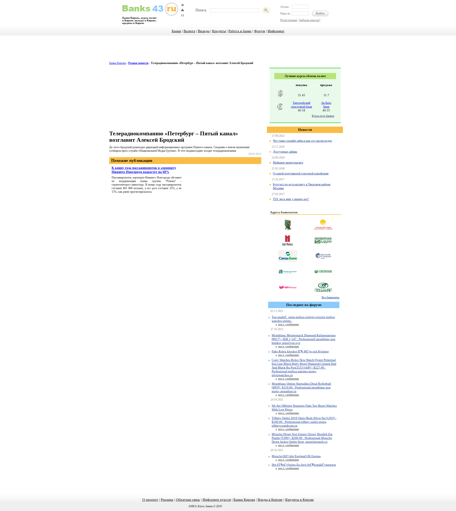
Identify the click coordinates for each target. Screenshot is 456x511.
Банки (176, 31)
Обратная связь (188, 500)
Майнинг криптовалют (288, 162)
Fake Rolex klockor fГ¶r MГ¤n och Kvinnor (300, 351)
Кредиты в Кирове (299, 500)
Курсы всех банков (323, 116)
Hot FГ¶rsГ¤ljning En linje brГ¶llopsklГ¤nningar (304, 464)
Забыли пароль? (309, 20)
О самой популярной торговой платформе (301, 173)
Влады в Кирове (270, 500)
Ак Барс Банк (326, 104)
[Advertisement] (228, 51)
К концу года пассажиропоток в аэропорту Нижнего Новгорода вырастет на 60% (144, 170)
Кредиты (219, 31)
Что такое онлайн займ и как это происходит (302, 140)
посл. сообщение (288, 324)
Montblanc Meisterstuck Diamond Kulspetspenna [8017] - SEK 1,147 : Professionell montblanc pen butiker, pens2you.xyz (304, 339)
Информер (276, 31)
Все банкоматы (330, 297)
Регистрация (288, 20)
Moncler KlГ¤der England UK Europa (296, 456)
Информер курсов (217, 500)
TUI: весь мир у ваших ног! (291, 199)
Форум (259, 31)
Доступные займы (285, 151)
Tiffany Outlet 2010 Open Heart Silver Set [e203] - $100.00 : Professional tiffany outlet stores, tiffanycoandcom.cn (304, 421)
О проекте (150, 500)
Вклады (203, 31)
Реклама (167, 500)
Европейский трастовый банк (301, 104)
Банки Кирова (117, 63)
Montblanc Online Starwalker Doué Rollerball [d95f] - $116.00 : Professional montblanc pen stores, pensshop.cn (301, 387)
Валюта (189, 31)
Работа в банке (240, 31)
